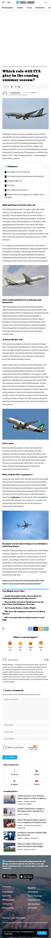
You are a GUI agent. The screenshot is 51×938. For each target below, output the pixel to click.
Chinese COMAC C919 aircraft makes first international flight (30, 845)
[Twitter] (37, 772)
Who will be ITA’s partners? (17, 190)
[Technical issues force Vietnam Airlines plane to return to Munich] (9, 799)
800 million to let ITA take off (18, 172)
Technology (21, 828)
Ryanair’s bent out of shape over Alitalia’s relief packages (24, 196)
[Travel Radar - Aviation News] (25, 2)
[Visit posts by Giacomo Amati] (4, 93)
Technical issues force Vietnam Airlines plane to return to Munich (31, 797)
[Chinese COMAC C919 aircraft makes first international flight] (9, 847)
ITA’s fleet (11, 185)
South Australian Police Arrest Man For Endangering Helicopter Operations (22, 597)
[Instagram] (45, 660)
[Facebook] (14, 772)
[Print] (19, 87)
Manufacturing (35, 825)
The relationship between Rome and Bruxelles (25, 176)
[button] (42, 933)
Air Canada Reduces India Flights (20, 608)
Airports (33, 801)
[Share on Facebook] (8, 87)
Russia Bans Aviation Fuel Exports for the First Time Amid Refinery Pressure (23, 603)
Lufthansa (15, 497)
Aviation (26, 825)
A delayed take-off (14, 181)
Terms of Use (8, 934)
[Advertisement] (25, 37)
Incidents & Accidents (24, 804)
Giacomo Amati (15, 92)
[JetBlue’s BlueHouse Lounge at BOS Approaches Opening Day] (9, 811)
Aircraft (20, 801)
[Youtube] (37, 782)
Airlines (26, 801)
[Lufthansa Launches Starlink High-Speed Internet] (9, 835)
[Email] (15, 87)
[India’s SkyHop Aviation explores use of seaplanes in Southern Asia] (9, 823)
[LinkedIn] (48, 660)
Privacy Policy (27, 932)
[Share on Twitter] (11, 87)
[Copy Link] (46, 629)
